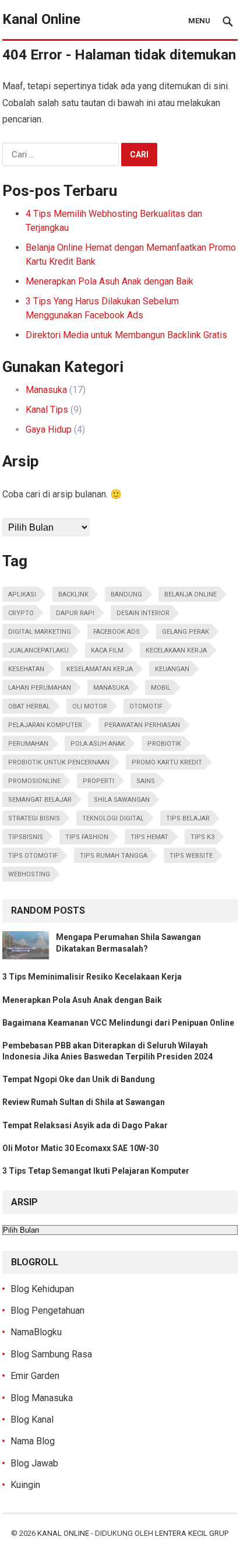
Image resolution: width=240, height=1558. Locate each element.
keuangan (172, 669)
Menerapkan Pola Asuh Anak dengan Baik (109, 281)
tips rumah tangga (113, 855)
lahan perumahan (39, 688)
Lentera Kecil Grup (191, 1533)
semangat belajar (40, 799)
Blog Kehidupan (42, 1288)
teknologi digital (113, 818)
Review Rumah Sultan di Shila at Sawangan (83, 1102)
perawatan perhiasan (142, 725)
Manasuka (46, 389)
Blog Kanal (32, 1419)
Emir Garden (34, 1375)
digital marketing (39, 632)
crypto (21, 613)
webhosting (29, 874)
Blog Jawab (34, 1463)
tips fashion (86, 837)
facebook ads (116, 632)
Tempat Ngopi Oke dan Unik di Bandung (78, 1079)
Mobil (161, 688)
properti (98, 781)
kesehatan (26, 669)
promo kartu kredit (167, 762)
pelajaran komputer (45, 725)
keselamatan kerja (99, 669)
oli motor (89, 706)
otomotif (146, 706)
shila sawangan (122, 799)
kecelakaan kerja (176, 650)
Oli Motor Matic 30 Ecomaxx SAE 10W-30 (80, 1148)
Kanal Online (41, 19)
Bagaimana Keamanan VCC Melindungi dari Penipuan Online (118, 1022)
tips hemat (149, 837)
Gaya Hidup (49, 429)
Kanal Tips (47, 409)
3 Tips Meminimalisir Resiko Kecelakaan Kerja (92, 976)
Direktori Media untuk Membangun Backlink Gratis (126, 335)
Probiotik (164, 744)
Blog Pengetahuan (47, 1310)
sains (145, 781)
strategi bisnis (34, 818)
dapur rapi (75, 613)
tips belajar (188, 818)
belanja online (190, 594)
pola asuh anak (97, 744)
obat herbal (29, 706)
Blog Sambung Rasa (51, 1354)
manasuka (111, 688)
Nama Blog (32, 1441)
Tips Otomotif (33, 855)
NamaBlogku (36, 1332)
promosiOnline (34, 781)
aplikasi (22, 594)
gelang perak (185, 632)
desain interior (143, 613)
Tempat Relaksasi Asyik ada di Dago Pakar (85, 1125)
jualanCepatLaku (38, 650)
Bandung (126, 594)
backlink (73, 594)
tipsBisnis (25, 837)
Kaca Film (107, 650)
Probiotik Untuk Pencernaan (59, 762)
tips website (191, 855)
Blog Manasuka (41, 1397)
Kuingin (25, 1484)
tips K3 (202, 837)
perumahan (28, 744)
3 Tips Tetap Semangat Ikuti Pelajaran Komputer (95, 1170)
